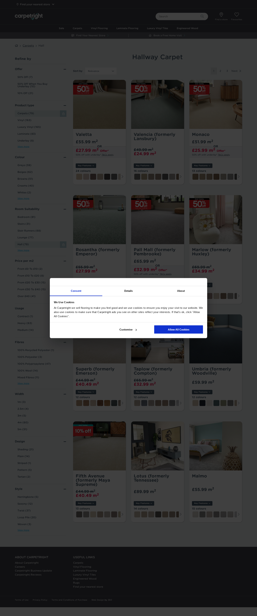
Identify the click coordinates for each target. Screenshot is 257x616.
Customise (126, 329)
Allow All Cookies (178, 329)
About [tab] (181, 290)
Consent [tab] (76, 290)
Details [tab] (128, 290)
